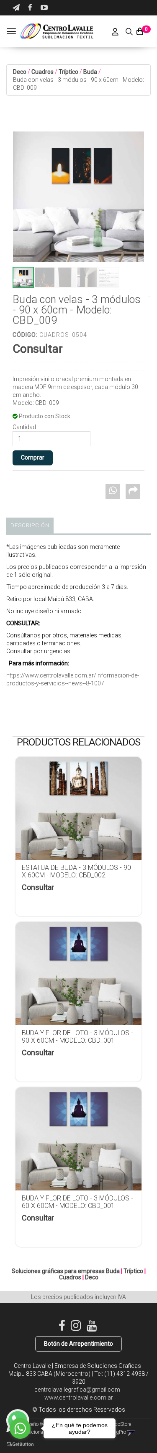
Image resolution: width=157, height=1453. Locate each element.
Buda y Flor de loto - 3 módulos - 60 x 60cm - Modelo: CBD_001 (77, 1202)
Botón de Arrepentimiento (78, 1343)
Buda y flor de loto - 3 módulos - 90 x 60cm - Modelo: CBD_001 (77, 1036)
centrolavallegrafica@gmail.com (77, 1389)
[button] (16, 7)
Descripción (29, 525)
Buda (90, 71)
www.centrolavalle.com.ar (78, 1397)
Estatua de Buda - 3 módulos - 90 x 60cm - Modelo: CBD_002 (76, 871)
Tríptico (68, 71)
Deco (19, 71)
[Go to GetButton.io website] (20, 1444)
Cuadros (42, 71)
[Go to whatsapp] (20, 1428)
